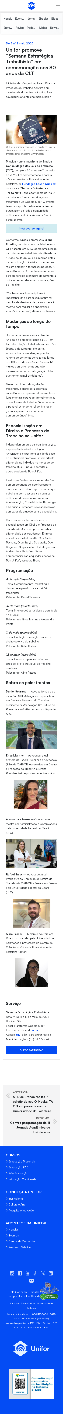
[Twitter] (12, 1065)
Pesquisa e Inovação (21, 1210)
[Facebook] (5, 1065)
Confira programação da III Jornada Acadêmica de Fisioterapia (30, 1125)
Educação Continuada (22, 1179)
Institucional (16, 1198)
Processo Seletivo (20, 1247)
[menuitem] (8, 18)
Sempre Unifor (16, 1296)
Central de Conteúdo (22, 1241)
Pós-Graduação (18, 1173)
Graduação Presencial (22, 1161)
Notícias (13, 1229)
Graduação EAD (19, 1167)
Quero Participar (31, 1050)
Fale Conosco (18, 1292)
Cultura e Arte (17, 1204)
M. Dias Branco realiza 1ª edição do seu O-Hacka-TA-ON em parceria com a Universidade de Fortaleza (33, 1102)
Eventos (14, 1235)
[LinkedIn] (19, 1065)
